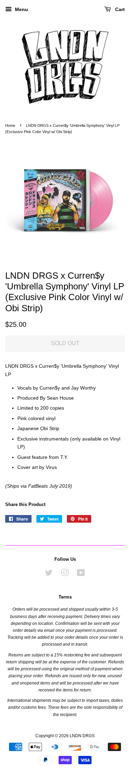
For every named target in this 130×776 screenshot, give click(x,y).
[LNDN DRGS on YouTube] (81, 574)
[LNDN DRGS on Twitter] (49, 574)
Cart (119, 9)
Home (10, 125)
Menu (21, 9)
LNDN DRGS (82, 735)
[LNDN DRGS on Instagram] (65, 574)
